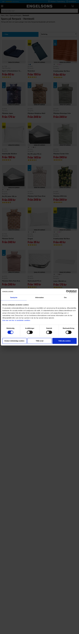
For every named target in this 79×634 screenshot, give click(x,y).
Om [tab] (65, 297)
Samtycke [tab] (13, 297)
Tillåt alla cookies (64, 341)
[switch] (30, 332)
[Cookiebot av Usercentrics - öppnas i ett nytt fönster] (68, 291)
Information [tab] (39, 297)
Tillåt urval (39, 341)
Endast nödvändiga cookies (14, 341)
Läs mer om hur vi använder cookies (16, 320)
